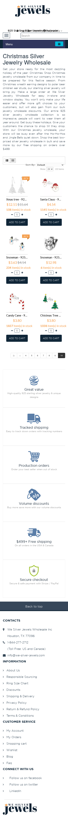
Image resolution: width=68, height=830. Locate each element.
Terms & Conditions (20, 715)
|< (14, 355)
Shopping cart (16, 743)
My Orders (13, 737)
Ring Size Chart (17, 683)
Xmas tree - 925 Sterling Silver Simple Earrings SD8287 (17, 199)
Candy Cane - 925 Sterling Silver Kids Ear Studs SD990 (17, 315)
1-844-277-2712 (16, 642)
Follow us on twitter (23, 784)
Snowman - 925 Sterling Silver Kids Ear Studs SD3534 (17, 257)
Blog (9, 756)
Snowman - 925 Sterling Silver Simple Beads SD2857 (51, 257)
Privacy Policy (16, 702)
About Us (13, 670)
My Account (15, 730)
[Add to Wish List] (28, 175)
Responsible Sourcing (21, 677)
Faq (9, 763)
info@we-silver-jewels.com (25, 655)
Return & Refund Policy (22, 709)
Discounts (13, 690)
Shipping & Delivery (20, 696)
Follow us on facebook (25, 778)
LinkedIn (15, 791)
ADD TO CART (17, 222)
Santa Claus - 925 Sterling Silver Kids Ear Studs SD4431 (51, 199)
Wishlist (11, 750)
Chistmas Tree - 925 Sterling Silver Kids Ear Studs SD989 (51, 315)
